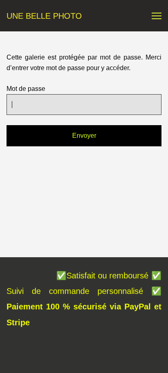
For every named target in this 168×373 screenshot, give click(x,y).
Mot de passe (26, 88)
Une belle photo (44, 15)
